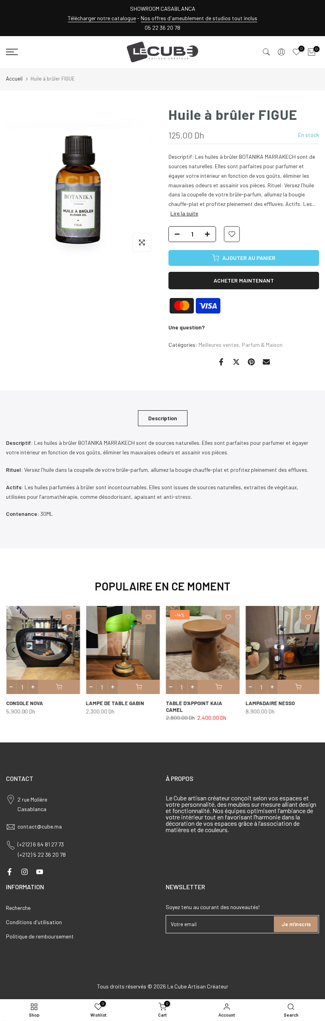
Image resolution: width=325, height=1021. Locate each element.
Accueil (14, 78)
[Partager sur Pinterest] (251, 362)
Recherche (18, 907)
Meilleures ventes (219, 344)
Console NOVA (24, 703)
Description (162, 418)
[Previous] (14, 650)
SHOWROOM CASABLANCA (162, 8)
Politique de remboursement (40, 936)
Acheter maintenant (244, 280)
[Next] (311, 650)
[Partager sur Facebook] (221, 362)
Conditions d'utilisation (34, 922)
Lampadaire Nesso (269, 703)
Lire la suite (184, 213)
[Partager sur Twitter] (236, 362)
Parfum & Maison (262, 344)
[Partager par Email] (266, 362)
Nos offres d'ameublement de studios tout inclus (199, 18)
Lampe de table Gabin (115, 703)
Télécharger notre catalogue (102, 18)
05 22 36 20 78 (162, 27)
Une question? (186, 327)
